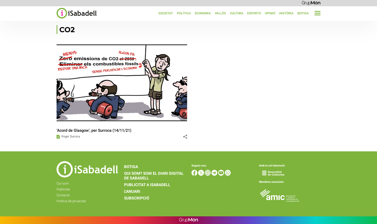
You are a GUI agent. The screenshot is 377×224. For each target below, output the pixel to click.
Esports (254, 13)
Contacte (63, 195)
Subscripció (136, 198)
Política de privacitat (71, 201)
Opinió (270, 13)
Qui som (63, 183)
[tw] (201, 174)
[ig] (208, 174)
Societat (165, 13)
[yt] (221, 174)
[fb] (194, 174)
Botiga (303, 13)
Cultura (236, 13)
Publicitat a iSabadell (147, 184)
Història (286, 13)
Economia (203, 13)
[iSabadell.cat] (48, 19)
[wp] (228, 174)
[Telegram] (214, 174)
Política (184, 13)
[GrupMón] (311, 3)
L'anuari (132, 191)
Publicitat (63, 189)
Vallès (220, 13)
